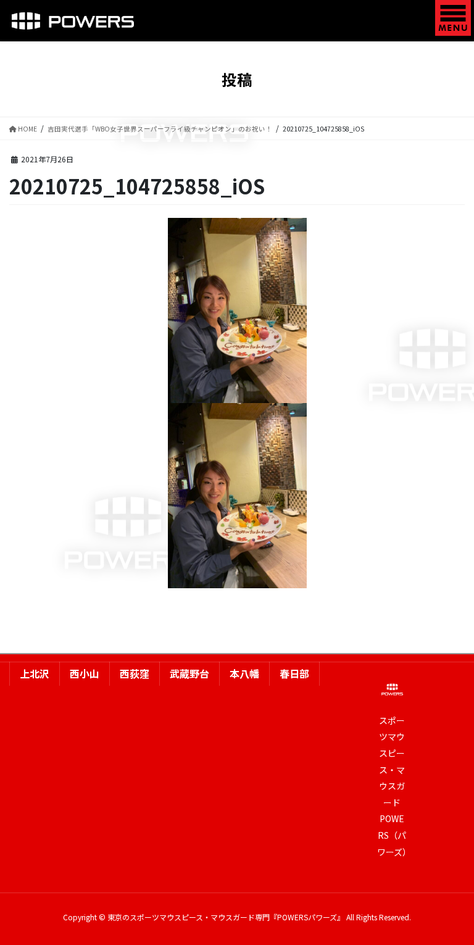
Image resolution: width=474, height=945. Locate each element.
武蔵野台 (189, 673)
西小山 (84, 673)
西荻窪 (134, 673)
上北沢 (34, 673)
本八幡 (244, 673)
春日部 (294, 673)
